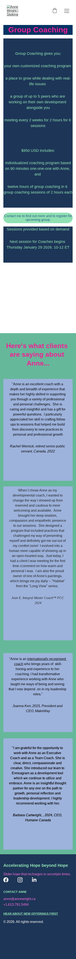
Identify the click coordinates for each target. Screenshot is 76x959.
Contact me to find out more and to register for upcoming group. (38, 217)
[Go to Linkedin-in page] (34, 879)
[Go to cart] (54, 11)
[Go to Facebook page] (5, 879)
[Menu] (66, 11)
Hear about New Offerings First (30, 913)
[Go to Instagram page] (20, 879)
